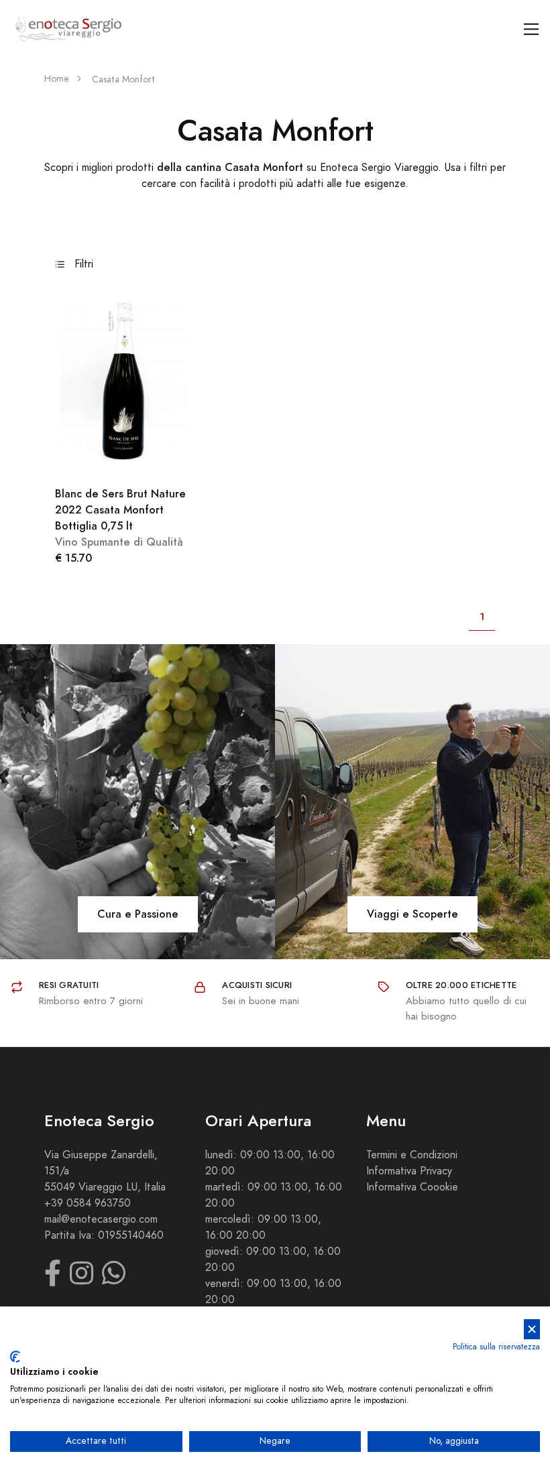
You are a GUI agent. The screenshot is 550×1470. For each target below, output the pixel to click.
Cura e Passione (137, 914)
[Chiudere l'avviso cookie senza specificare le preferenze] (532, 1329)
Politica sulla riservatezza (496, 1346)
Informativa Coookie (412, 1187)
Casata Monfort (123, 79)
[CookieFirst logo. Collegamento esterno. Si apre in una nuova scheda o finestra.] (15, 1357)
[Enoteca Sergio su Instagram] (81, 1279)
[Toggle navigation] (531, 29)
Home (56, 78)
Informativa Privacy (409, 1171)
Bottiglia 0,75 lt (120, 510)
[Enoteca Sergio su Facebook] (52, 1279)
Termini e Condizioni (411, 1155)
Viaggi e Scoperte (412, 914)
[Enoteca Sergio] (68, 29)
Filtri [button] (82, 264)
